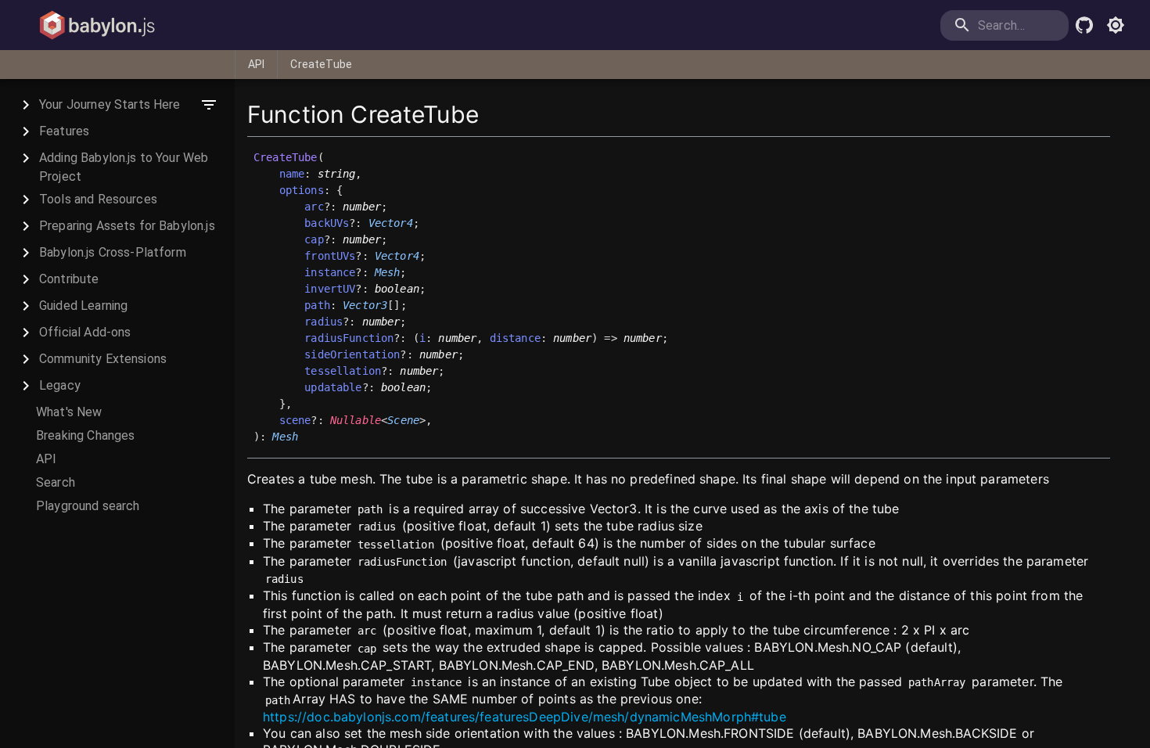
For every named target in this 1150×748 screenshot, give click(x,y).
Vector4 (390, 223)
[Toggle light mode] (1115, 25)
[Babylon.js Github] (1084, 25)
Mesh (388, 272)
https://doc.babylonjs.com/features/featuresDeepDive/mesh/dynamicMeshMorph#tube (524, 717)
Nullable (355, 420)
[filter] (209, 105)
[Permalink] (307, 437)
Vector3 (365, 305)
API (256, 64)
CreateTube (321, 64)
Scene (403, 420)
